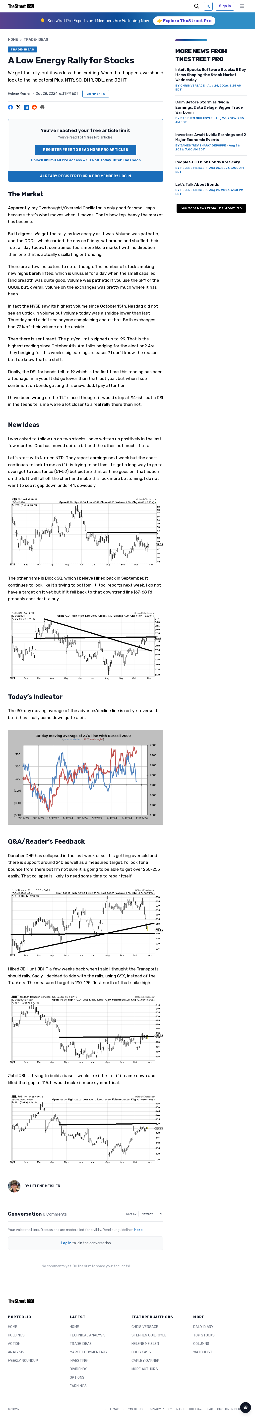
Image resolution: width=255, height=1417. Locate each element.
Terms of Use (134, 1409)
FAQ (210, 1409)
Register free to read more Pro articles (85, 150)
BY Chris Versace (190, 85)
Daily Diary (203, 1327)
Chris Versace (144, 1327)
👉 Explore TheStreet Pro (184, 20)
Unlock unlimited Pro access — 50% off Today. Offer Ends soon (86, 160)
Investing (79, 1361)
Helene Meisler (19, 93)
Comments (96, 93)
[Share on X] (18, 107)
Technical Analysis (88, 1335)
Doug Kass (141, 1352)
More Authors (144, 1369)
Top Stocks (204, 1335)
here (138, 1230)
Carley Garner (145, 1361)
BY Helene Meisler (190, 168)
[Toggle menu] (242, 6)
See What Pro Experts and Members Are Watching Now (98, 20)
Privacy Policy (160, 1409)
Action (14, 1344)
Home (13, 40)
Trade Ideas (81, 1344)
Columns (201, 1344)
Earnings (78, 1386)
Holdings (16, 1335)
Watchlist (202, 1352)
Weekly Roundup (23, 1361)
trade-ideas (36, 40)
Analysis (16, 1352)
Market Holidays (190, 1409)
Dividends (78, 1369)
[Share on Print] (42, 107)
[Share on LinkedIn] (26, 107)
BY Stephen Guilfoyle (194, 118)
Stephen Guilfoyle (148, 1335)
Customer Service (232, 1409)
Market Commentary (89, 1352)
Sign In (225, 6)
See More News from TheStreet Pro (211, 208)
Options (77, 1377)
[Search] (197, 6)
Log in (66, 1243)
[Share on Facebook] (10, 107)
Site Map (112, 1409)
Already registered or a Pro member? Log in (85, 176)
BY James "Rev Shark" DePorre (200, 145)
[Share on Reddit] (34, 107)
